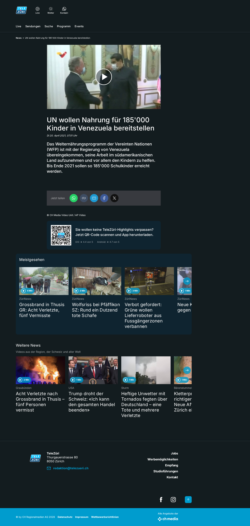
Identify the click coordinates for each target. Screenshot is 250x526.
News (19, 38)
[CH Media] (168, 518)
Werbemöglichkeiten (162, 459)
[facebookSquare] (161, 499)
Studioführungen (165, 471)
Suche (49, 26)
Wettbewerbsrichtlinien (105, 516)
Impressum (81, 516)
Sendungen (32, 26)
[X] (114, 198)
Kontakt (172, 477)
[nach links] (20, 281)
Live (18, 26)
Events (79, 26)
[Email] (94, 198)
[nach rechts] (187, 281)
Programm (64, 26)
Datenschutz (65, 516)
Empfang (171, 465)
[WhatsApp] (74, 198)
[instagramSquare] (173, 499)
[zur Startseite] (21, 10)
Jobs (174, 453)
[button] (84, 198)
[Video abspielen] (104, 77)
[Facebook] (104, 198)
